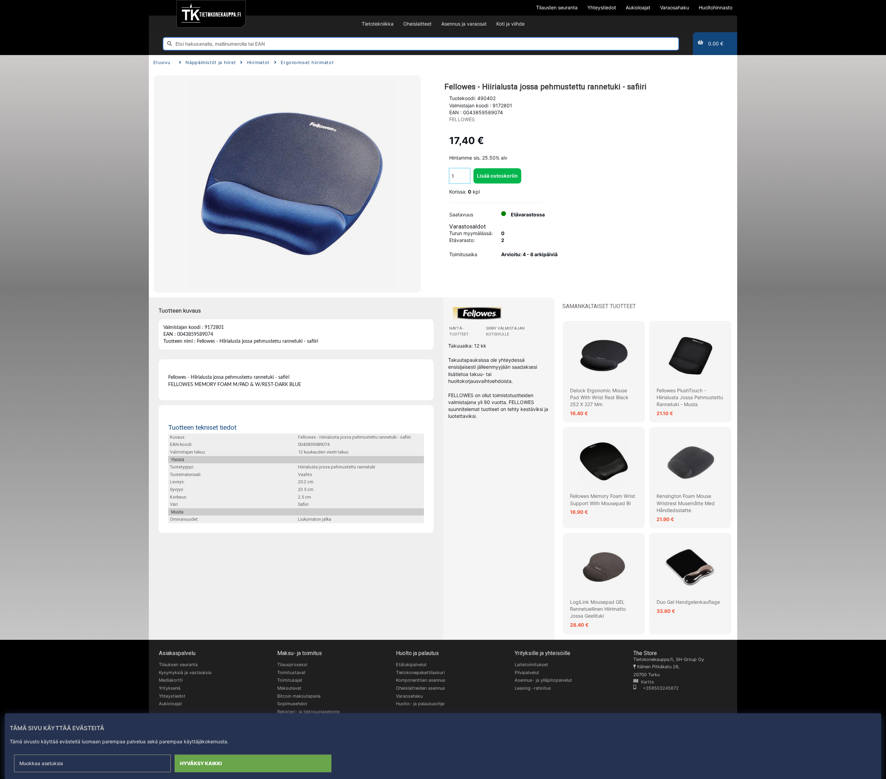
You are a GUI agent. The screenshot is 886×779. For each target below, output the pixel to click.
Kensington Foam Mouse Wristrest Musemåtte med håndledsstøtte (686, 503)
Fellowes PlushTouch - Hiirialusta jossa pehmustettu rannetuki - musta (690, 397)
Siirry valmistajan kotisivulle (505, 331)
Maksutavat (289, 688)
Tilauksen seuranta (178, 664)
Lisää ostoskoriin (497, 176)
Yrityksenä (169, 688)
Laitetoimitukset (531, 664)
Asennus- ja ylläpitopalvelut (543, 680)
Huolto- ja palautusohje (420, 703)
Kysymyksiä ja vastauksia (185, 672)
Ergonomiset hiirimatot (307, 62)
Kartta (646, 681)
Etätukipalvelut (411, 664)
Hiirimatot (258, 62)
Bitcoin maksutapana (298, 696)
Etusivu (161, 62)
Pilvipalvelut (527, 672)
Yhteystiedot (172, 696)
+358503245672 (657, 688)
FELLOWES (462, 119)
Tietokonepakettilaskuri (420, 672)
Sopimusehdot (292, 703)
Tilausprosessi (292, 664)
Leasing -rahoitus (533, 688)
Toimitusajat (289, 680)
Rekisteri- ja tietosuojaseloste (308, 711)
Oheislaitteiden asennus (420, 688)
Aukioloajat (170, 703)
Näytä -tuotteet (459, 331)
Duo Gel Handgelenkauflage (688, 602)
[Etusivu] (211, 13)
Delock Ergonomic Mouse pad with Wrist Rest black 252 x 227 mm (599, 397)
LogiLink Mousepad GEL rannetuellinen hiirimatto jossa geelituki (598, 609)
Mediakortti (171, 680)
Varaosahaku (409, 696)
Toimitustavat (291, 672)
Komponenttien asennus (420, 680)
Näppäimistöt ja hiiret (211, 62)
